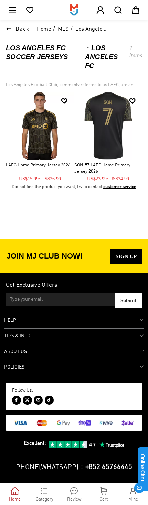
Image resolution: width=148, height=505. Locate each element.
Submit (128, 300)
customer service (119, 187)
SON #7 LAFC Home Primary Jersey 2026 (102, 168)
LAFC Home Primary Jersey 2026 (38, 165)
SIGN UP (126, 256)
